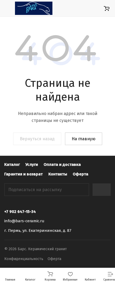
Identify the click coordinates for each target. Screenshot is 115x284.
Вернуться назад (37, 138)
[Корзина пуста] (106, 8)
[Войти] (96, 8)
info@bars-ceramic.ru (24, 221)
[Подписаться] (102, 189)
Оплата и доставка (62, 164)
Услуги (31, 164)
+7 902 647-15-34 (20, 211)
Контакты (57, 174)
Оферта (80, 174)
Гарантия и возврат (23, 174)
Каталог (12, 164)
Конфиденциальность (23, 259)
